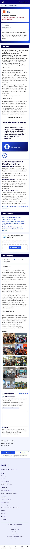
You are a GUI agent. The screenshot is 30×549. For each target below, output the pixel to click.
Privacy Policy (15, 531)
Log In (27, 2)
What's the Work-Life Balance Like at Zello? (13, 224)
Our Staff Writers (5, 481)
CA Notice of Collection (15, 538)
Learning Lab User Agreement (15, 524)
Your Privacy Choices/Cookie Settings (15, 536)
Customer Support (6, 499)
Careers (3, 478)
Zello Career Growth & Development (13, 221)
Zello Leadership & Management (12, 227)
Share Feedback (5, 502)
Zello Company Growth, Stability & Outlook (12, 229)
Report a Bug (4, 505)
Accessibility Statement (15, 527)
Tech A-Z (3, 513)
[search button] (19, 2)
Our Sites (3, 519)
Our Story (3, 476)
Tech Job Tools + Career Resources (10, 507)
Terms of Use (15, 534)
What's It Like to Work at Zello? (11, 217)
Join (22, 2)
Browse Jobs (4, 510)
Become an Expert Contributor (9, 493)
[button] (4, 155)
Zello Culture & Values (9, 219)
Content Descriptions (6, 484)
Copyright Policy (15, 529)
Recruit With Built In (6, 490)
